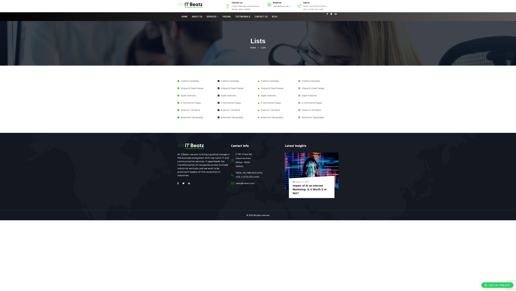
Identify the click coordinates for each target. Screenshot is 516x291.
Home (253, 47)
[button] (497, 285)
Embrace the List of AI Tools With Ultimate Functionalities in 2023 (311, 189)
